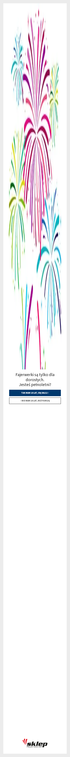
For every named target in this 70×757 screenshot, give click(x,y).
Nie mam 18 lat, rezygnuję (35, 400)
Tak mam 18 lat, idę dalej (34, 392)
